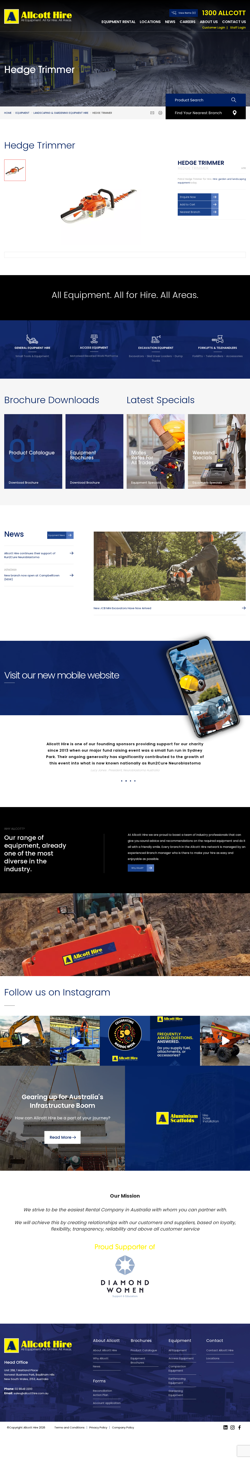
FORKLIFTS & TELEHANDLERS (217, 348)
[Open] (25, 1028)
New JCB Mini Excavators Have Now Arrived (122, 608)
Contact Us (234, 21)
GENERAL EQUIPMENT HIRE (32, 348)
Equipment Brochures (138, 1348)
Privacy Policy (98, 1415)
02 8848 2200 (23, 1376)
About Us (209, 21)
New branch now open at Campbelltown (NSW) (31, 577)
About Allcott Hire (105, 1337)
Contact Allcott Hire (220, 1337)
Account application (107, 1390)
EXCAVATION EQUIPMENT (155, 348)
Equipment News (56, 535)
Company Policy (123, 1415)
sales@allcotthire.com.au (31, 1380)
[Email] (152, 113)
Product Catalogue (144, 1337)
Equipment (22, 113)
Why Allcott (101, 1345)
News (170, 21)
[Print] (160, 113)
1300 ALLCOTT (224, 13)
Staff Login (238, 27)
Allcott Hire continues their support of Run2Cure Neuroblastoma (29, 555)
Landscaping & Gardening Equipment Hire (60, 113)
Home (8, 113)
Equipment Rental (118, 21)
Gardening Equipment (176, 1380)
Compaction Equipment (177, 1356)
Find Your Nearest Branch (198, 112)
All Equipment (178, 1337)
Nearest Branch (190, 212)
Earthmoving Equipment (177, 1368)
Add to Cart (187, 204)
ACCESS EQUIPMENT (94, 348)
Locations (150, 21)
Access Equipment (181, 1345)
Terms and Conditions (69, 1415)
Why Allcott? (137, 855)
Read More (60, 1124)
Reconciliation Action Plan (102, 1380)
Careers (187, 21)
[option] (98, 202)
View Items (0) (187, 13)
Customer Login (213, 27)
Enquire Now (188, 197)
